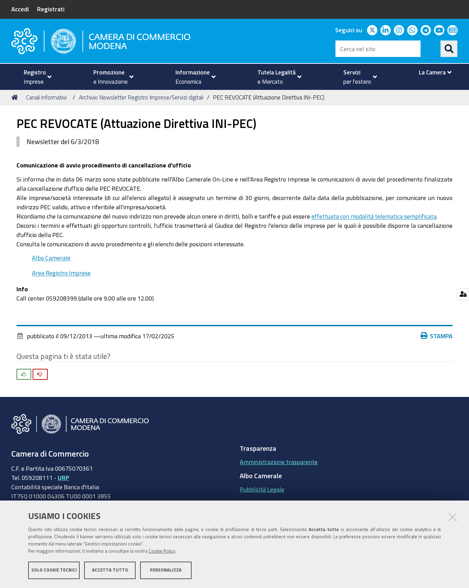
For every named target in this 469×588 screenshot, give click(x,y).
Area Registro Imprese (61, 273)
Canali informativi (46, 97)
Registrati (51, 9)
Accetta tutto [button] (110, 570)
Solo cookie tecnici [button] (54, 570)
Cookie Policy (162, 551)
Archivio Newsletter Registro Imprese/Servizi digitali (141, 97)
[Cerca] (449, 48)
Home (15, 97)
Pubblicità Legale (262, 489)
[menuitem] (34, 77)
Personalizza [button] (166, 570)
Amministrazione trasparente (279, 462)
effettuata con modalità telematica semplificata (373, 216)
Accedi (20, 9)
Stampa (441, 336)
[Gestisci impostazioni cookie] (463, 294)
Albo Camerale (51, 258)
